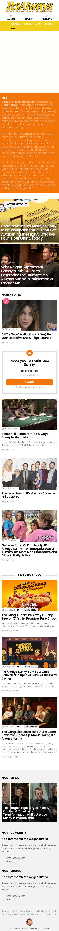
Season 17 (30, 609)
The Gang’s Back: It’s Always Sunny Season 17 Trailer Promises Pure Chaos (29, 616)
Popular (28, 19)
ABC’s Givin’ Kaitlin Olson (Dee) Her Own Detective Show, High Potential (27, 336)
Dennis (48, 23)
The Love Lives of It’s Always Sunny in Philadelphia (28, 495)
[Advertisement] (29, 61)
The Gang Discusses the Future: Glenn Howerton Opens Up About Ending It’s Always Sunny (29, 735)
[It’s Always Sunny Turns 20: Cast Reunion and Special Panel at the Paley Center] (29, 652)
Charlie (16, 23)
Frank (28, 23)
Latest (11, 19)
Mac (38, 23)
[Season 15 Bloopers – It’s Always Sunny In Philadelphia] (29, 414)
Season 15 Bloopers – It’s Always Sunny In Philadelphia (25, 435)
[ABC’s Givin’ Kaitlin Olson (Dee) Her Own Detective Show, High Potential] (29, 315)
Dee (13, 28)
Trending (46, 19)
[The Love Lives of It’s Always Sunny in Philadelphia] (29, 474)
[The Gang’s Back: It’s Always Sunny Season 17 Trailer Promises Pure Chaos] (29, 595)
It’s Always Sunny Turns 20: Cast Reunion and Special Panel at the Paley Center (29, 675)
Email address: (29, 371)
